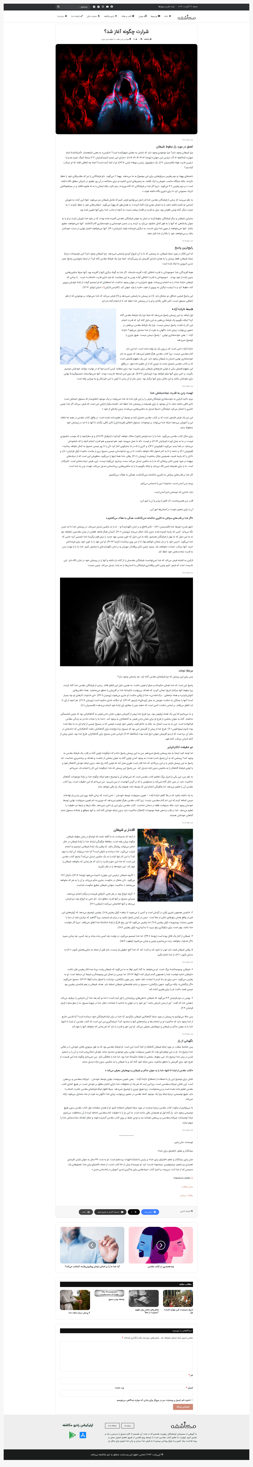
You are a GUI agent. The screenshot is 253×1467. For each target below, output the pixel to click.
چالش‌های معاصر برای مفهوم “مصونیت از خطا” (147, 1311)
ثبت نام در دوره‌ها (166, 6)
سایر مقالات (187, 1187)
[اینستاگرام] (103, 7)
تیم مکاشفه (104, 1454)
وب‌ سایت (119, 1388)
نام (191, 1375)
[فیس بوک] (112, 7)
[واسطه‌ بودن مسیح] (109, 1293)
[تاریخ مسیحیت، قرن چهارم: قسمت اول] (178, 1298)
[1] (104, 287)
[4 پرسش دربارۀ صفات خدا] (75, 1300)
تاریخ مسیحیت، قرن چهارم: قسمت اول (178, 1311)
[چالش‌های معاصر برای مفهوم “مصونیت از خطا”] (144, 1298)
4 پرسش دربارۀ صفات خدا (79, 1312)
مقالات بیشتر (186, 1195)
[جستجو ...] (58, 7)
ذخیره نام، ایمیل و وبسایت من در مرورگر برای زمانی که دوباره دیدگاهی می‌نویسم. (153, 1400)
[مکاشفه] (187, 18)
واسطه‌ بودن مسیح (116, 1299)
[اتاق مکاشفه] (98, 7)
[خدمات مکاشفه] (94, 7)
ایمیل (189, 1388)
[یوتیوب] (107, 7)
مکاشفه (146, 39)
